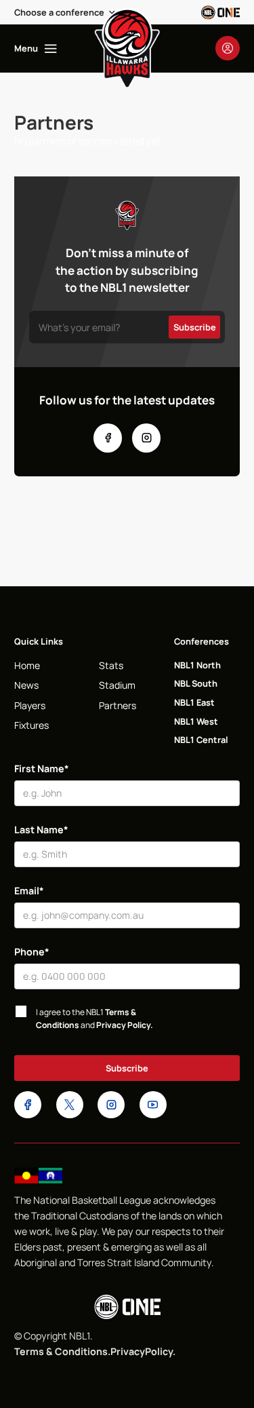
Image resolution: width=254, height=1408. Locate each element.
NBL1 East (194, 702)
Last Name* (41, 829)
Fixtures (31, 725)
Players (29, 705)
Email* (29, 890)
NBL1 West (196, 721)
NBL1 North (197, 665)
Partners (117, 705)
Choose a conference (59, 12)
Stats (111, 665)
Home (27, 665)
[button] (65, 12)
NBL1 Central (201, 740)
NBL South (195, 683)
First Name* (41, 768)
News (26, 685)
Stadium (117, 685)
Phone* (31, 951)
